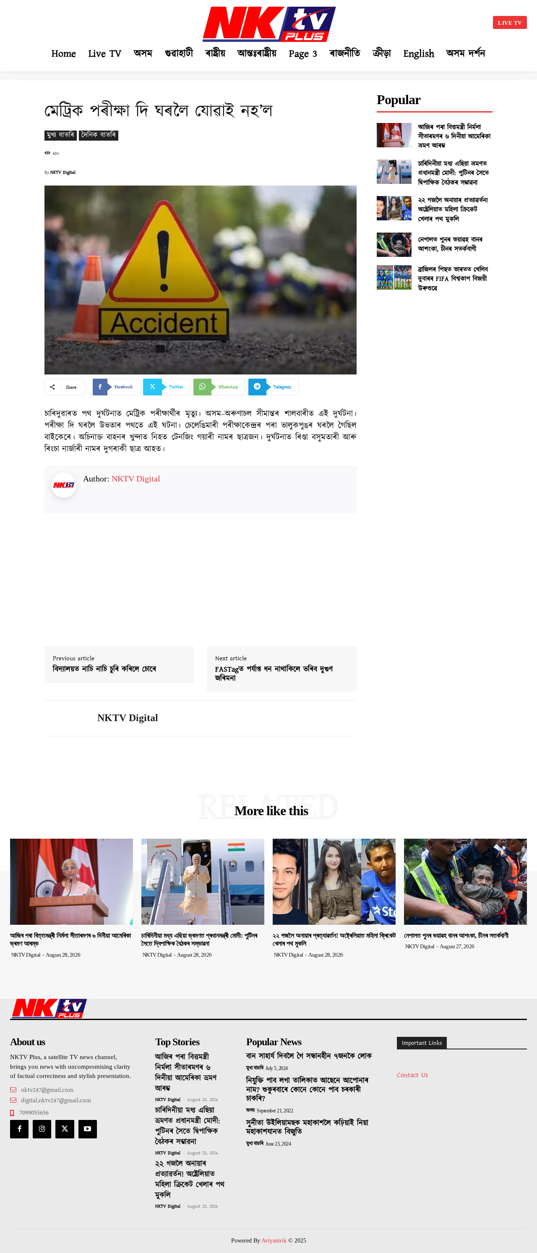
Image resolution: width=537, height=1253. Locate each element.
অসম (250, 1110)
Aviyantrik (274, 1240)
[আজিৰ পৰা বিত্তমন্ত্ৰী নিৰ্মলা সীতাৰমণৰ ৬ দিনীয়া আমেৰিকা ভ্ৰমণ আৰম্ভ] (394, 135)
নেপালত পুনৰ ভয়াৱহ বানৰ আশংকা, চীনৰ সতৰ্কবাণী (450, 244)
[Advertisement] (85, 21)
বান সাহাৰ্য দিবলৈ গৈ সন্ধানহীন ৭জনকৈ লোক (309, 1056)
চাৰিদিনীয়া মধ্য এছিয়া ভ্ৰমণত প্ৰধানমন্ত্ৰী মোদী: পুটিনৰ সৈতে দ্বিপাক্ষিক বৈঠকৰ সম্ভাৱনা (453, 173)
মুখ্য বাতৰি (60, 135)
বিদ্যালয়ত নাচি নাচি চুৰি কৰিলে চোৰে (104, 670)
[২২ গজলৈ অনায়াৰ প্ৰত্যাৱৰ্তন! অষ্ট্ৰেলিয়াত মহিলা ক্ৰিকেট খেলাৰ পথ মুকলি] (394, 208)
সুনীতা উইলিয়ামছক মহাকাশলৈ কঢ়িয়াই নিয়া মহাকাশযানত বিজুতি (307, 1128)
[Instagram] (42, 1129)
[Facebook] (19, 1129)
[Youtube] (87, 1129)
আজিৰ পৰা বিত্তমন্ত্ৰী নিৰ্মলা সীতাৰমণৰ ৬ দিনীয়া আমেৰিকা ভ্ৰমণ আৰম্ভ (454, 137)
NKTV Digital (63, 172)
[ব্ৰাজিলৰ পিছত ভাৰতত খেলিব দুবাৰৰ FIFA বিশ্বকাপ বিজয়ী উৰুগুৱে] (394, 277)
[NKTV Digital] (64, 718)
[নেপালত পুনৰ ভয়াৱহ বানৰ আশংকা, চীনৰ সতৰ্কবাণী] (394, 245)
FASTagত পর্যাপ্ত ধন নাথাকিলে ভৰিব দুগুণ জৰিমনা (274, 674)
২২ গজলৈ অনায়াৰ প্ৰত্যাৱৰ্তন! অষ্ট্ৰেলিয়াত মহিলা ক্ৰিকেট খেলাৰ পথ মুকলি (453, 210)
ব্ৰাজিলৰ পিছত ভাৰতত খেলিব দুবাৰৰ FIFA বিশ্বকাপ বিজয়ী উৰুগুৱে (453, 279)
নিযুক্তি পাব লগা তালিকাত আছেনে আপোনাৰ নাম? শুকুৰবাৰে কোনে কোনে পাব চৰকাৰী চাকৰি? (307, 1089)
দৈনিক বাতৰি (98, 135)
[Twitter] (64, 1129)
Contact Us (412, 1075)
